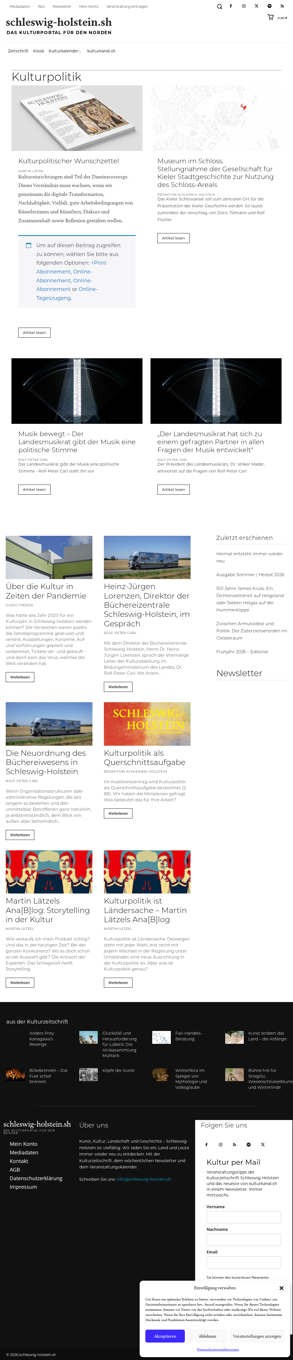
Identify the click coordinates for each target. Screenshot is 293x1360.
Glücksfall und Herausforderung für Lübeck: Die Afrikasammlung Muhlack (119, 1045)
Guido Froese (19, 605)
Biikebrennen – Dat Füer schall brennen (48, 1076)
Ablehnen (207, 1336)
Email (212, 1252)
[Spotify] (269, 6)
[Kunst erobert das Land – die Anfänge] (234, 1037)
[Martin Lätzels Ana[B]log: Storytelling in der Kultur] (49, 872)
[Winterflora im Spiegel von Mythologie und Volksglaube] (161, 1074)
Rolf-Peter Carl (33, 460)
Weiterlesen (20, 677)
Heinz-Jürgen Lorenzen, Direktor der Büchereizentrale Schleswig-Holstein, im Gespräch (147, 605)
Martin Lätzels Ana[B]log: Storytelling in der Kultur (48, 911)
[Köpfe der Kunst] (88, 1074)
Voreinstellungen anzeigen (257, 1336)
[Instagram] (244, 6)
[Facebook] (231, 6)
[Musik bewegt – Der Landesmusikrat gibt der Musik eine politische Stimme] (76, 391)
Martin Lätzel (31, 171)
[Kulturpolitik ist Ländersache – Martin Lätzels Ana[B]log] (147, 872)
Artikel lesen (34, 332)
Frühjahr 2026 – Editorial (242, 652)
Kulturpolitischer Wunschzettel (68, 161)
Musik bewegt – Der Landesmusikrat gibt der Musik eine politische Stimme (77, 442)
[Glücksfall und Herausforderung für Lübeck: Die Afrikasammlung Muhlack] (88, 1037)
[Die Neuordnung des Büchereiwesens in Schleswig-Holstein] (49, 724)
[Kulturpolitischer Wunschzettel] (76, 118)
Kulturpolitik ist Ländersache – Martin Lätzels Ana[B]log (145, 911)
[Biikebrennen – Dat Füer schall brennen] (15, 1074)
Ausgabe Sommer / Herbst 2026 (250, 575)
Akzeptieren (165, 1336)
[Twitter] (257, 6)
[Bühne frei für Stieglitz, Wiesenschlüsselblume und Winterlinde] (234, 1074)
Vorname (216, 1206)
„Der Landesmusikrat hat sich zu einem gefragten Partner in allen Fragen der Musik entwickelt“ (210, 442)
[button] (281, 1288)
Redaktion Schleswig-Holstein (186, 194)
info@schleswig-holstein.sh (144, 1179)
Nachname (217, 1229)
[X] (262, 1145)
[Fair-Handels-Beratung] (161, 1037)
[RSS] (282, 6)
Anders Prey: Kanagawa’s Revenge (41, 1039)
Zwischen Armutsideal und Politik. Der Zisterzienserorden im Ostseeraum (251, 631)
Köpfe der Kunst (118, 1071)
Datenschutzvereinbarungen (218, 1349)
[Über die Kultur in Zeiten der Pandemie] (49, 557)
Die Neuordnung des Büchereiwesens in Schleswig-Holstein (46, 763)
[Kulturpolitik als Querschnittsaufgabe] (147, 724)
